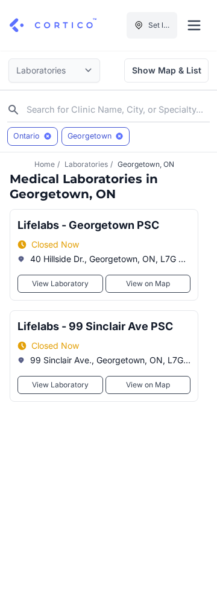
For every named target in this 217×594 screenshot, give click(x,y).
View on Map (148, 283)
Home (44, 164)
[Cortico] (53, 25)
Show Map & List (166, 70)
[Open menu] (194, 25)
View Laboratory (60, 283)
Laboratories (86, 164)
